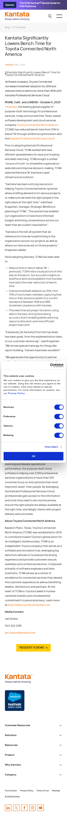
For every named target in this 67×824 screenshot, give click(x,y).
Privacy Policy (16, 393)
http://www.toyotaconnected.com (29, 605)
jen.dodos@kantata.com (20, 633)
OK (33, 456)
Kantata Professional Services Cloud (32, 138)
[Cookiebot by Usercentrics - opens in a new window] (49, 365)
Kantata (12, 107)
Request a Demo (32, 647)
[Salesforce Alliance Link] (14, 700)
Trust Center (11, 791)
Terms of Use (43, 791)
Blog (7, 27)
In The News (19, 27)
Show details (51, 447)
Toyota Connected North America (37, 125)
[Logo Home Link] (18, 19)
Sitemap (56, 791)
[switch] (59, 416)
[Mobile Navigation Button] (59, 16)
